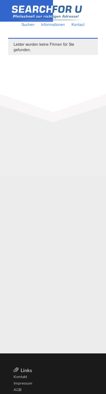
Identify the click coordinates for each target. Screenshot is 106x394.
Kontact (78, 24)
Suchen (28, 24)
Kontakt (20, 376)
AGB (17, 389)
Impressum (23, 383)
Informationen (53, 24)
